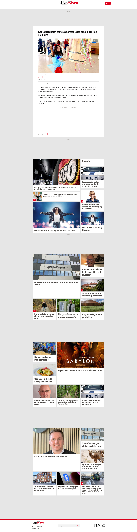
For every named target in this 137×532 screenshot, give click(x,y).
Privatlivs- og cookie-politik (37, 526)
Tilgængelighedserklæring (36, 529)
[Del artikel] (42, 77)
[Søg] (78, 525)
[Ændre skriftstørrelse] (39, 77)
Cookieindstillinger (35, 528)
